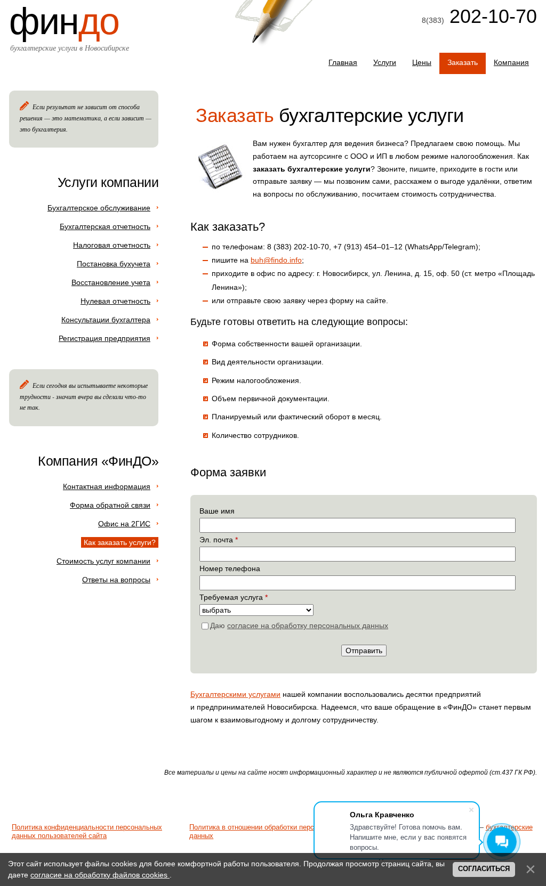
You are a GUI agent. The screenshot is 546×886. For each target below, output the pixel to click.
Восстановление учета (110, 282)
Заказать (462, 62)
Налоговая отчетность (111, 245)
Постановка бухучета (113, 263)
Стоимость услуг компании (103, 561)
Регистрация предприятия (104, 338)
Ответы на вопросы (116, 579)
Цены (421, 62)
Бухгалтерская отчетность (105, 226)
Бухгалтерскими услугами (235, 694)
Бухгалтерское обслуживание (98, 208)
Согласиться (484, 869)
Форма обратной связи (110, 505)
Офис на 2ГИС (124, 523)
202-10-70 (490, 16)
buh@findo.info (276, 260)
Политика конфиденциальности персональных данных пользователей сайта (87, 831)
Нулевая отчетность (115, 301)
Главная (342, 62)
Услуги (384, 62)
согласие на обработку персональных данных (307, 625)
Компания (511, 62)
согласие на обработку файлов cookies (100, 875)
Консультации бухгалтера (105, 319)
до (64, 21)
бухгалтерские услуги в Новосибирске (69, 48)
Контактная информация (106, 486)
